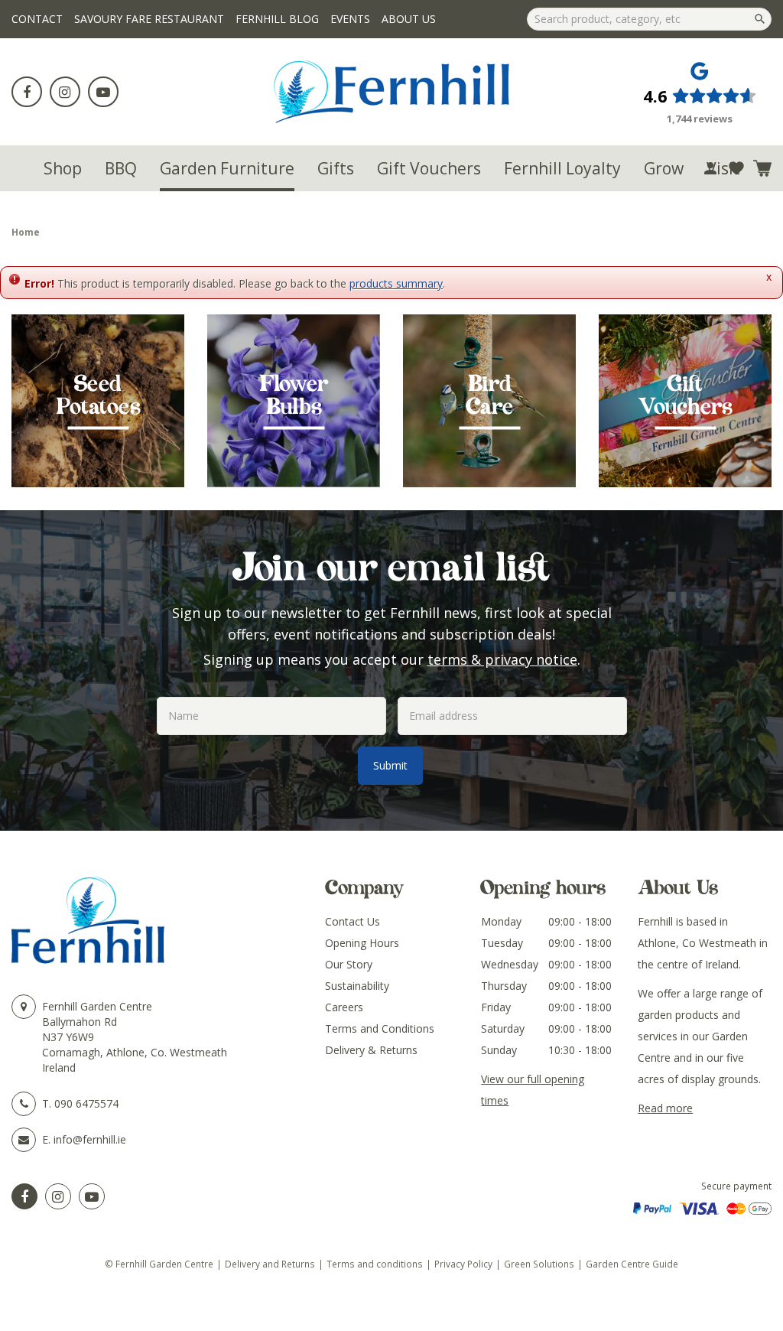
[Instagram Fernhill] (58, 1196)
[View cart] (762, 168)
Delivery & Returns (371, 1050)
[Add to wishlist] (736, 168)
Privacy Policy (463, 1264)
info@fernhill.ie (90, 1139)
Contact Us (352, 921)
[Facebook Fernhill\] (24, 1196)
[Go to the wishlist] (736, 168)
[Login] (710, 168)
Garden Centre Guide (632, 1264)
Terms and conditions (375, 1264)
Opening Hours (362, 943)
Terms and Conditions (379, 1028)
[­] (26, 91)
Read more (665, 1108)
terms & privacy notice (502, 659)
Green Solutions (539, 1264)
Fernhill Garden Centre (97, 1006)
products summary (396, 283)
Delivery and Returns (270, 1264)
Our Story (348, 964)
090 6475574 (86, 1103)
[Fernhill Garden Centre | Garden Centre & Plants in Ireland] (392, 92)
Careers (344, 1007)
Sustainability (357, 985)
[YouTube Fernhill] (92, 1196)
